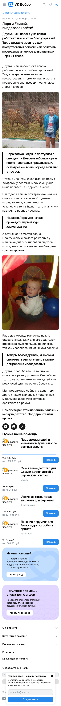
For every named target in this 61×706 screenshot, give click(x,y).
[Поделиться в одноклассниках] (14, 426)
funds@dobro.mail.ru (17, 659)
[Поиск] (44, 4)
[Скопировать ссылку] (22, 426)
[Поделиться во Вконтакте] (5, 426)
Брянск (6, 18)
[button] (30, 628)
